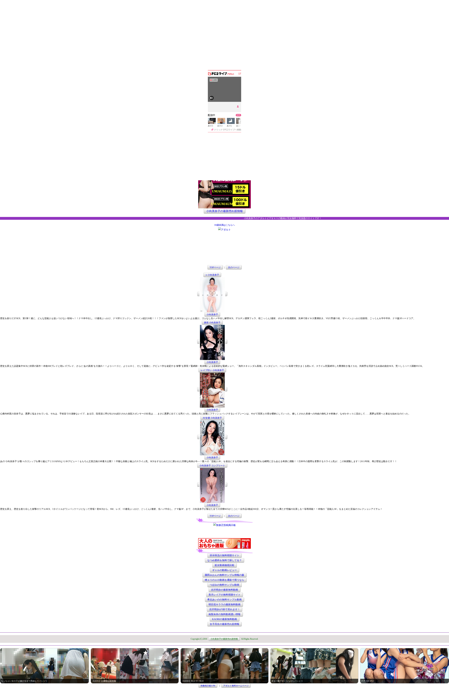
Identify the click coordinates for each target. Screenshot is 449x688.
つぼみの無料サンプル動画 (224, 585)
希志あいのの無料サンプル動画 (224, 599)
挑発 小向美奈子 (212, 322)
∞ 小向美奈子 (212, 275)
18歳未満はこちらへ (224, 225)
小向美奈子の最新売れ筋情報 (224, 211)
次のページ (233, 267)
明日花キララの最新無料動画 (224, 604)
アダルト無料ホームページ (236, 685)
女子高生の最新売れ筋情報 (224, 624)
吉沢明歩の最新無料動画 (224, 590)
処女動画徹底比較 (224, 565)
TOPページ (215, 267)
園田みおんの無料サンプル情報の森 (224, 575)
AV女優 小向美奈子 (212, 418)
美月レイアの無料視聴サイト (224, 595)
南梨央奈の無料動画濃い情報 (224, 614)
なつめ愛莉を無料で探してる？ (224, 560)
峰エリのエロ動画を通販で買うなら (224, 580)
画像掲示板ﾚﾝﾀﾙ (207, 685)
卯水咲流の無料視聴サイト (224, 555)
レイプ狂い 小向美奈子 (212, 370)
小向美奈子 (212, 314)
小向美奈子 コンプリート (212, 465)
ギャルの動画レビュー (224, 570)
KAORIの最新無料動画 (224, 619)
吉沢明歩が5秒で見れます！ (224, 609)
